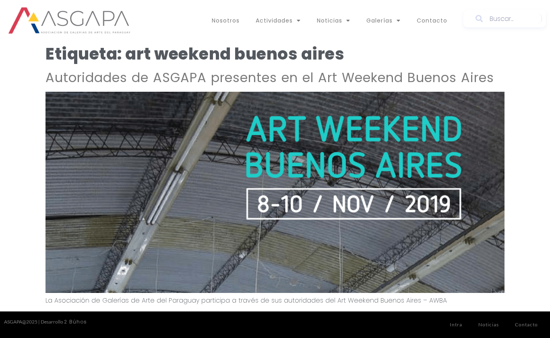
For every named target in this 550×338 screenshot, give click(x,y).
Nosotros (226, 20)
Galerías (379, 20)
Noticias (329, 20)
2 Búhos (75, 321)
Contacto (432, 20)
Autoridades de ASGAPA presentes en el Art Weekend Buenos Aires (269, 77)
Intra (456, 325)
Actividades (274, 20)
